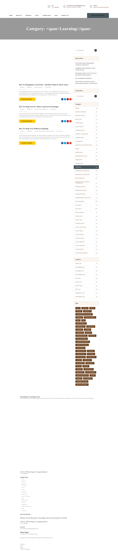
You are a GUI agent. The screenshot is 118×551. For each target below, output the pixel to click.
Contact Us (64, 15)
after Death (85, 308)
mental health (91, 353)
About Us (19, 15)
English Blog (24, 500)
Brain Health (86, 126)
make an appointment (97, 15)
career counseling (86, 134)
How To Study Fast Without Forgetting (33, 129)
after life (92, 308)
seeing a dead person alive (82, 375)
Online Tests (47, 15)
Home (11, 15)
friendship (86, 159)
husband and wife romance (82, 344)
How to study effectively (81, 338)
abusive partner (86, 111)
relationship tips (80, 372)
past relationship (80, 363)
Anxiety (23, 487)
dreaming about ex (80, 326)
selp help (40, 87)
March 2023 (86, 285)
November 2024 (86, 267)
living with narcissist (81, 350)
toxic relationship (86, 253)
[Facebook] (62, 99)
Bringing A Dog (87, 311)
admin (23, 87)
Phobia (23, 489)
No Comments (48, 87)
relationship (79, 369)
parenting (78, 360)
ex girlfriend (87, 329)
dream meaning (91, 326)
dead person (79, 317)
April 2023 (86, 282)
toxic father (86, 234)
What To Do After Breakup (82, 384)
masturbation (86, 178)
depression (86, 152)
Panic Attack (24, 494)
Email (22, 527)
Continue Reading (26, 99)
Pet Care (78, 366)
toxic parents (86, 242)
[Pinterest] (68, 99)
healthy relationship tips (81, 335)
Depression (24, 485)
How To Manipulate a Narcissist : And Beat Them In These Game (43, 85)
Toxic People (86, 249)
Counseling (86, 141)
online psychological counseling (86, 182)
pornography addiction (86, 197)
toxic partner (86, 245)
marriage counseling (86, 174)
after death (86, 123)
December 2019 (86, 296)
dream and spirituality (81, 323)
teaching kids (51, 131)
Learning (36, 87)
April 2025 (86, 263)
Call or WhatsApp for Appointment (33, 472)
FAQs (56, 15)
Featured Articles (86, 156)
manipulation (90, 350)
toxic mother (86, 238)
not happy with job (91, 357)
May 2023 (86, 278)
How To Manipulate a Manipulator (83, 78)
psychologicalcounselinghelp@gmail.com (76, 5)
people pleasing (90, 363)
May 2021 (86, 289)
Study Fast (45, 109)
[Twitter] (65, 99)
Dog (83, 320)
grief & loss (88, 332)
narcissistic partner (80, 357)
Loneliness (24, 491)
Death (86, 148)
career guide (86, 137)
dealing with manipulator (86, 145)
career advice (86, 130)
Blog (37, 15)
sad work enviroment (91, 372)
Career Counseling (26, 496)
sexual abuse (86, 212)
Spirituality (86, 216)
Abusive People (86, 115)
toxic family (86, 230)
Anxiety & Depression (26, 506)
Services (28, 15)
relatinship (86, 366)
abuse (86, 108)
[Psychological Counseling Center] (19, 6)
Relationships (86, 201)
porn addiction (86, 194)
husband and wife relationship (82, 341)
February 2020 (86, 293)
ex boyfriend (79, 329)
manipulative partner (86, 170)
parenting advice (86, 190)
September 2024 (86, 274)
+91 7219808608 (55, 7)
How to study (92, 335)
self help (86, 205)
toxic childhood (86, 227)
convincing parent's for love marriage (84, 314)
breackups (79, 311)
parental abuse (86, 186)
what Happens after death (82, 381)
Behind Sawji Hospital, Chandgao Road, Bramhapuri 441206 (43, 518)
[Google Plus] (70, 99)
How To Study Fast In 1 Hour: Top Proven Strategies (39, 107)
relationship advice (88, 369)
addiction (86, 119)
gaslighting (86, 163)
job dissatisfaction (80, 347)
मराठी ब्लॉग (24, 502)
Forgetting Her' (80, 332)
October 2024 (86, 271)
